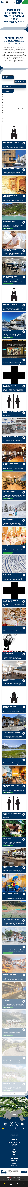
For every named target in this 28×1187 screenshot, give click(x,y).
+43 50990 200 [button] (14, 1134)
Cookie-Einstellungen (14, 1173)
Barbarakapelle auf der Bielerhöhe (9, 706)
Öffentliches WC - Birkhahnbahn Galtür (12, 412)
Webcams (14, 1162)
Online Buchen (14, 1160)
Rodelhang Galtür (8, 520)
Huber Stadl (6, 627)
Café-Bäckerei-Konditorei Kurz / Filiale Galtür (12, 785)
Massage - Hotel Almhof (9, 974)
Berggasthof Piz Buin (9, 222)
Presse (14, 1141)
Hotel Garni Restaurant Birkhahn (9, 680)
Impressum (10, 1170)
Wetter (14, 1163)
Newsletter (14, 1139)
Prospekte (14, 1144)
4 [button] (18, 108)
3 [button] (14, 1093)
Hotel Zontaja (7, 331)
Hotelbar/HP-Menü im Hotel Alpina (10, 867)
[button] (14, 2)
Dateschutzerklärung (16, 1170)
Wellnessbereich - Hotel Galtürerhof (10, 195)
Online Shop (14, 1165)
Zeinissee (5, 759)
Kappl (12, 1105)
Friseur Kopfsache (8, 653)
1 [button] (7, 108)
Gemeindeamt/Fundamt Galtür (11, 169)
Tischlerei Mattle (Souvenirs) (11, 733)
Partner (14, 1151)
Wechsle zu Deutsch (9, 1128)
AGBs (9, 1171)
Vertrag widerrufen (13, 1172)
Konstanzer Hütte (8, 839)
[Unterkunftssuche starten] (25, 2)
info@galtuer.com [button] (14, 1135)
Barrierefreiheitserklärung (15, 1171)
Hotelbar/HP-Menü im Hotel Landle (10, 463)
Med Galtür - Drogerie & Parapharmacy (9, 385)
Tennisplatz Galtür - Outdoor (11, 920)
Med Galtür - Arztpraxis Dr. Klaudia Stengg (10, 601)
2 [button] (10, 1093)
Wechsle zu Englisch (21, 1128)
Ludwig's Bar (6, 1001)
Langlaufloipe (7, 574)
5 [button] (22, 108)
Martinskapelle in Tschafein (11, 142)
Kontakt (14, 1146)
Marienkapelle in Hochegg (10, 304)
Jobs (14, 1150)
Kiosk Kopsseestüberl (9, 1083)
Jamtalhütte (6, 1029)
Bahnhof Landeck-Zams (21, 1107)
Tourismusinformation (14, 1143)
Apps (14, 1154)
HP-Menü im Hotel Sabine (10, 546)
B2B (14, 1153)
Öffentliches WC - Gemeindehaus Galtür (12, 814)
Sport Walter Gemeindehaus (11, 359)
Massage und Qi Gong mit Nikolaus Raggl (10, 250)
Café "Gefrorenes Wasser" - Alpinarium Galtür (10, 276)
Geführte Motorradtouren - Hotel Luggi (11, 1057)
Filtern (6, 91)
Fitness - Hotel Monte (9, 491)
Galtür (2, 1105)
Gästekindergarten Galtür (10, 893)
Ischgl (8, 1104)
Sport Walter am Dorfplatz (10, 437)
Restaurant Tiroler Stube (10, 946)
